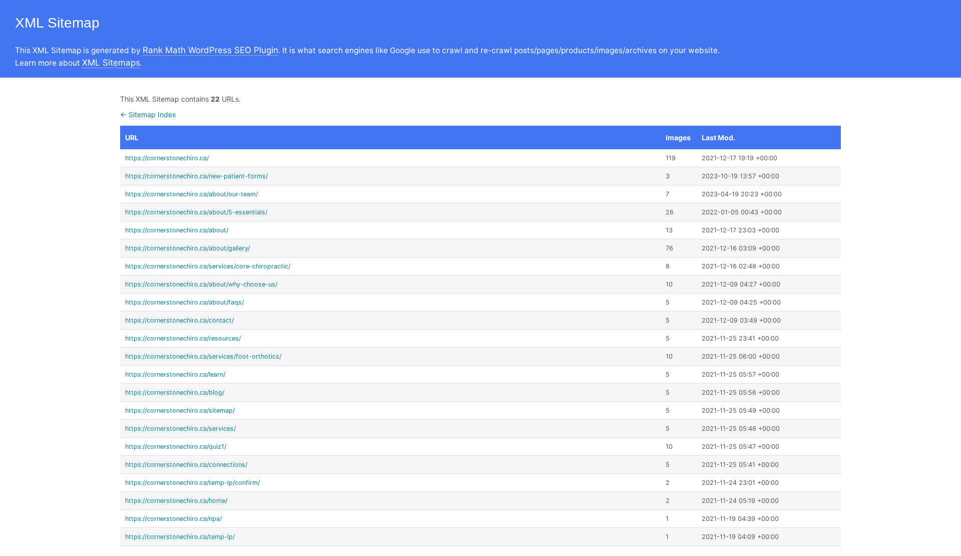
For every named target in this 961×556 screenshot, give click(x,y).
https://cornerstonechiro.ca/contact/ (179, 320)
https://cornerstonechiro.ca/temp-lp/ (180, 536)
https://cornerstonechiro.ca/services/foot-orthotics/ (203, 356)
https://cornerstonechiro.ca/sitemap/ (180, 410)
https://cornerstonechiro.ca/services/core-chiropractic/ (207, 266)
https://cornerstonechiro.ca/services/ (180, 428)
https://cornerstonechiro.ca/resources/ (183, 338)
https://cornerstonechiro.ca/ (167, 158)
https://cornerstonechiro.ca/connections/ (186, 464)
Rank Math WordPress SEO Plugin (210, 50)
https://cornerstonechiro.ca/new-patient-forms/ (196, 176)
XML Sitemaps (111, 63)
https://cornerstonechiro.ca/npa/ (173, 518)
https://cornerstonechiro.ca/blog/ (174, 392)
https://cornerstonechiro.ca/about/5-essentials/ (196, 212)
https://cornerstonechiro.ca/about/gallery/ (187, 248)
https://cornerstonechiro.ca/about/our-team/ (191, 194)
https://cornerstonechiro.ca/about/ (176, 230)
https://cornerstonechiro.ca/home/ (176, 500)
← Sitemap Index (148, 114)
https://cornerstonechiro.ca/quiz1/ (175, 446)
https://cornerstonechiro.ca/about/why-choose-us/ (201, 284)
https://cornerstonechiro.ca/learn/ (175, 374)
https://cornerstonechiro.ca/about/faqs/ (184, 302)
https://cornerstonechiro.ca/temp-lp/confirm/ (192, 482)
